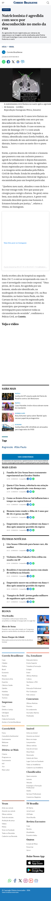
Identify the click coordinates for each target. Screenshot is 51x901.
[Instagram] (25, 881)
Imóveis (29, 779)
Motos (4, 827)
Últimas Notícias (32, 676)
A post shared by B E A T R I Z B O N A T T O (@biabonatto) (26, 267)
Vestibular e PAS (32, 682)
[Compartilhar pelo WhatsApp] (33, 479)
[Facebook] (8, 62)
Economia (5, 672)
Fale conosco (30, 695)
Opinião (4, 688)
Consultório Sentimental (10, 736)
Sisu (27, 685)
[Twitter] (13, 62)
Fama (4, 733)
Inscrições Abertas (32, 713)
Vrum (5, 803)
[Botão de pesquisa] (48, 3)
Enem (28, 672)
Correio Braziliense (12, 655)
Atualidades (30, 832)
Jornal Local (30, 811)
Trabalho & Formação (33, 666)
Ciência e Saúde (7, 685)
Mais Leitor (6, 770)
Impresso (7, 702)
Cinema (4, 754)
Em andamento (31, 709)
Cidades (4, 663)
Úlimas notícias (31, 746)
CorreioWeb (8, 728)
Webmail (5, 746)
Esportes (5, 682)
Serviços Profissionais (33, 794)
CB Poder (29, 814)
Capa (3, 660)
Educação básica (32, 660)
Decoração (30, 755)
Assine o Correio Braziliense (11, 722)
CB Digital (5, 713)
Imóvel (30, 728)
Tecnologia (5, 695)
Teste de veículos (8, 817)
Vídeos (4, 824)
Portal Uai (29, 847)
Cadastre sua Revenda (9, 836)
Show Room (30, 752)
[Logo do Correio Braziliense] (25, 2)
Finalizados (30, 716)
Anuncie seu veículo (8, 811)
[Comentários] (22, 62)
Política (4, 666)
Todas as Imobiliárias (33, 764)
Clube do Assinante (8, 719)
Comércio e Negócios (33, 797)
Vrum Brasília (30, 817)
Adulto (28, 791)
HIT (3, 764)
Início (4, 46)
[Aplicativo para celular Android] (35, 870)
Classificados (33, 772)
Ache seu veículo (7, 808)
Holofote (5, 691)
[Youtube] (31, 881)
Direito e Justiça (7, 709)
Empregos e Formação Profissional (34, 787)
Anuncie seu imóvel (32, 736)
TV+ (3, 767)
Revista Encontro (35, 821)
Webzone (5, 742)
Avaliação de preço (8, 820)
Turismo (4, 698)
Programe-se (6, 757)
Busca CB (5, 716)
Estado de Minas (32, 844)
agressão (8, 447)
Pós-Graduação (31, 691)
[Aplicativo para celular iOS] (35, 863)
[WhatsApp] (3, 62)
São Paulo (21, 447)
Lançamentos (31, 742)
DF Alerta (29, 808)
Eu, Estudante (34, 655)
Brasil (11, 46)
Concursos (32, 699)
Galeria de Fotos (32, 758)
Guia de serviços (32, 749)
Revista (29, 829)
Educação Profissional (33, 688)
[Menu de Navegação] (3, 3)
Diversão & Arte (7, 679)
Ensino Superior (31, 663)
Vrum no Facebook (8, 830)
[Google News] (18, 62)
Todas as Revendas (8, 833)
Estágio (29, 669)
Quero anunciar (31, 776)
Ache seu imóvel (31, 733)
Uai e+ (28, 850)
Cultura (29, 679)
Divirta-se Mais (10, 750)
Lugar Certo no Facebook (35, 761)
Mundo (4, 676)
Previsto (29, 706)
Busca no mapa (31, 739)
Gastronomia (6, 739)
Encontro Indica (31, 835)
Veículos (29, 783)
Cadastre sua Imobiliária (34, 768)
